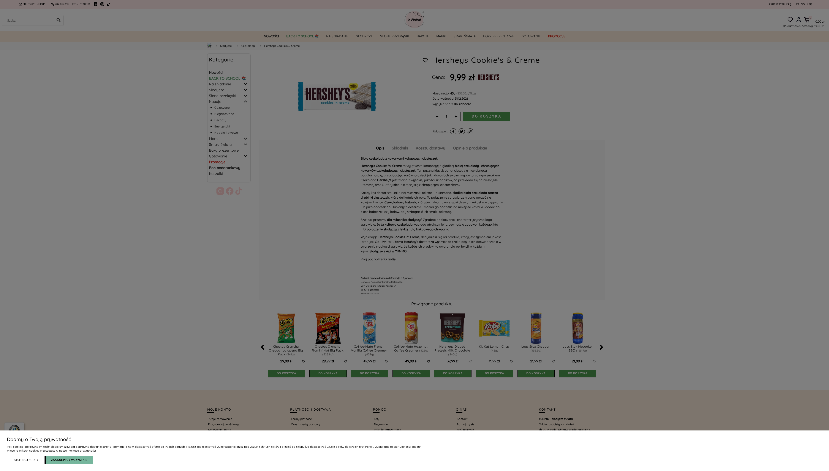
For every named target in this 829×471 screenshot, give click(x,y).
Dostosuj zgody (26, 460)
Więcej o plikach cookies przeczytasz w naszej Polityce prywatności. (52, 450)
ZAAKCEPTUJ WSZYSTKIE (69, 460)
